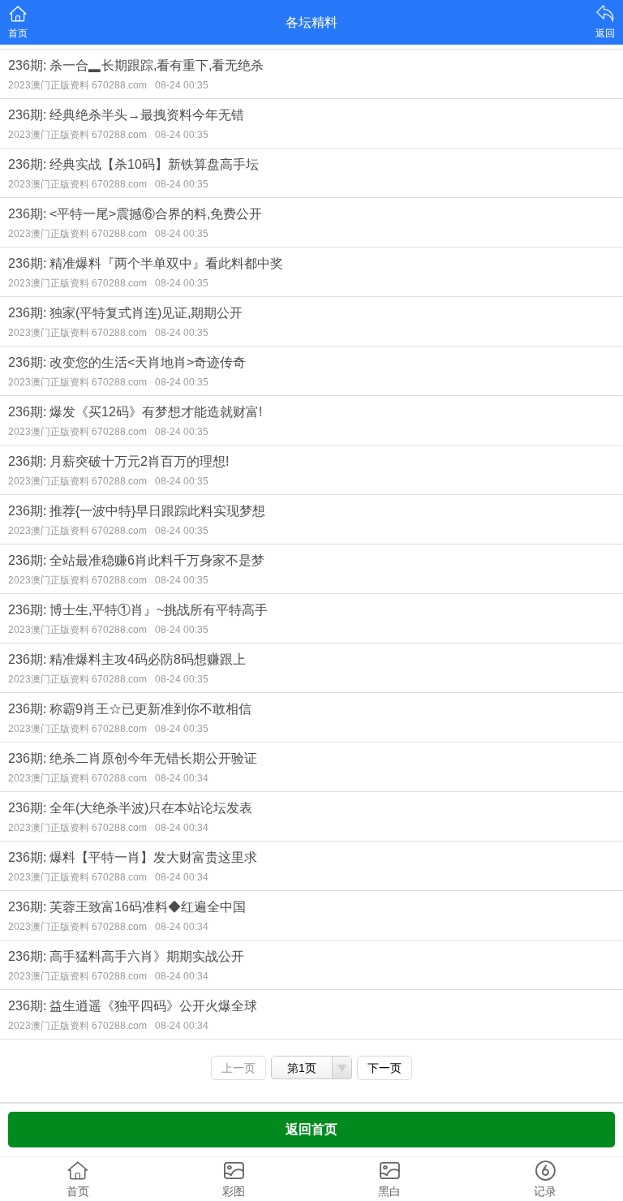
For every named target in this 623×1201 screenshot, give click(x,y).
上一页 (238, 1067)
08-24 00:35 (181, 85)
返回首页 (311, 1129)
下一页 (384, 1067)
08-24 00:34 (181, 778)
